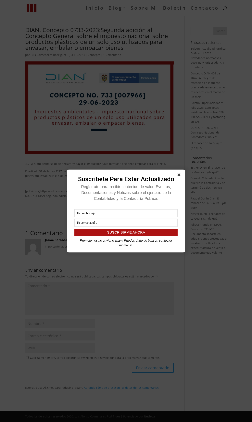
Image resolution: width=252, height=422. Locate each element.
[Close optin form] (179, 175)
